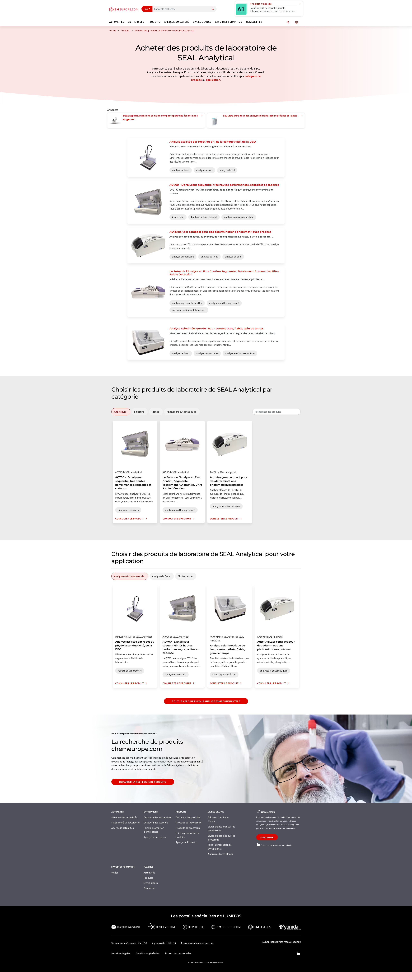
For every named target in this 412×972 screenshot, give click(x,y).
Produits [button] (154, 21)
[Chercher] (213, 9)
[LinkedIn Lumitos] (298, 953)
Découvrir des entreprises (157, 817)
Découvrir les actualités (124, 817)
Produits (148, 877)
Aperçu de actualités (122, 827)
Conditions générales (147, 953)
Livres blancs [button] (202, 21)
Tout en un (149, 888)
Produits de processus (188, 827)
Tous (146, 8)
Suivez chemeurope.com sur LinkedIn (276, 845)
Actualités (149, 872)
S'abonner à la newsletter (125, 822)
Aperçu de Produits (186, 842)
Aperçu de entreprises (156, 837)
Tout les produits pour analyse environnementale (206, 701)
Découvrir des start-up (156, 822)
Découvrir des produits (188, 817)
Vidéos (114, 872)
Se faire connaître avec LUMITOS (129, 943)
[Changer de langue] (296, 22)
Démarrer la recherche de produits (142, 781)
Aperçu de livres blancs (220, 853)
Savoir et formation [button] (228, 21)
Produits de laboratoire (188, 822)
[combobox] (276, 412)
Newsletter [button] (254, 21)
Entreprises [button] (136, 21)
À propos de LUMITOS (164, 943)
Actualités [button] (116, 21)
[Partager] (288, 22)
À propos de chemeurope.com (197, 943)
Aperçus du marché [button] (176, 21)
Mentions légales (120, 953)
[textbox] (276, 412)
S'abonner (267, 837)
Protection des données (178, 953)
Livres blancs (151, 882)
